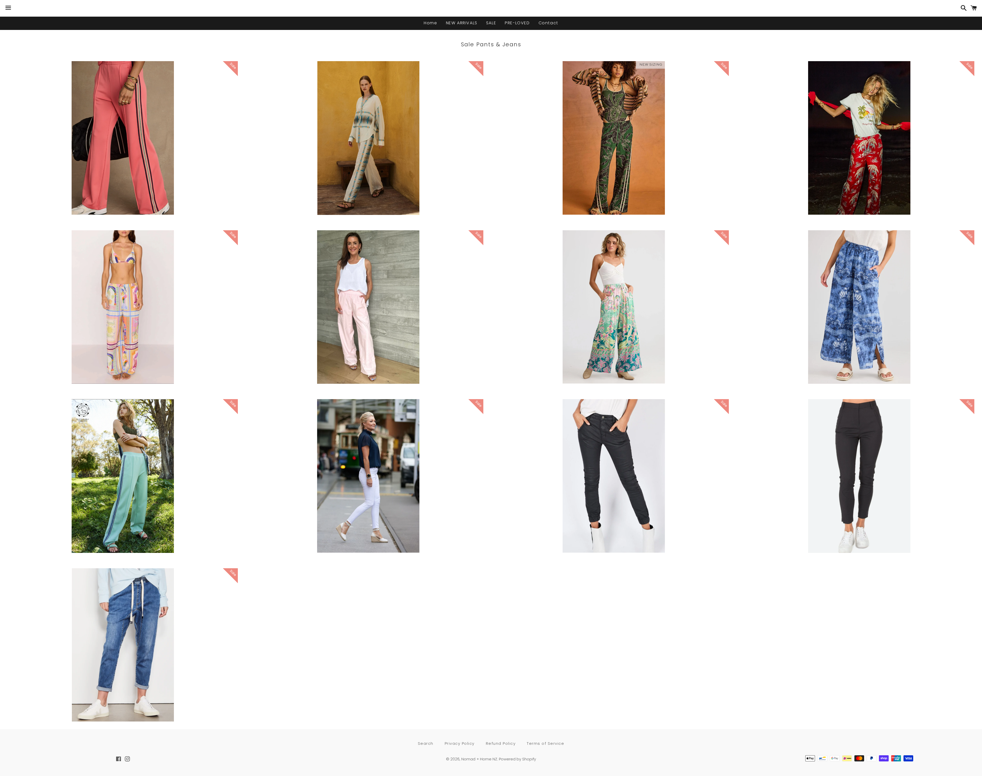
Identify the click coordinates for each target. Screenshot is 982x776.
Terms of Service (545, 743)
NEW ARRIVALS (461, 23)
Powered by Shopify (517, 759)
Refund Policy (501, 743)
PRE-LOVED (517, 23)
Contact (548, 23)
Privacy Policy (460, 743)
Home (430, 23)
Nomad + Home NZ (479, 759)
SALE (491, 23)
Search (425, 743)
